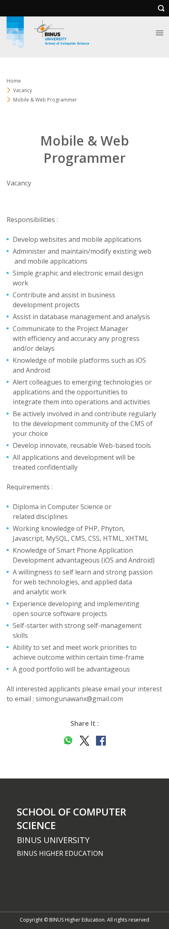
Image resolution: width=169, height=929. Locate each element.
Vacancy (22, 90)
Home (14, 80)
